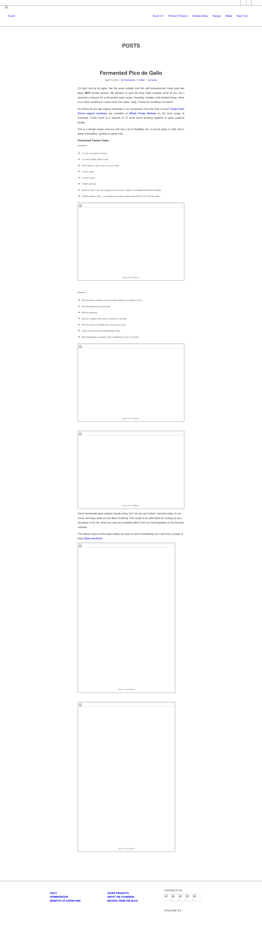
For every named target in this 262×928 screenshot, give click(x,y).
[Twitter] (243, 2)
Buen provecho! (93, 538)
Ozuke (154, 79)
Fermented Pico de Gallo (131, 72)
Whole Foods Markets (142, 113)
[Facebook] (238, 2)
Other (142, 79)
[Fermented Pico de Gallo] (131, 59)
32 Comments (128, 79)
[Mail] (254, 2)
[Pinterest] (248, 2)
